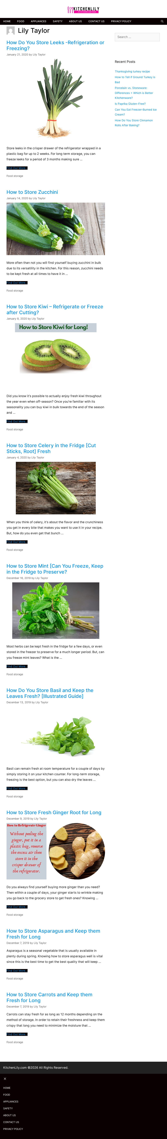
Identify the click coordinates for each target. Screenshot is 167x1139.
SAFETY (57, 21)
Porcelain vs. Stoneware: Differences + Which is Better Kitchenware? (134, 93)
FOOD (20, 21)
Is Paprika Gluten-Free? (130, 103)
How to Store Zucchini (32, 192)
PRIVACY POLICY (121, 21)
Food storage (15, 175)
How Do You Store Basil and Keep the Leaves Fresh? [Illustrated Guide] (50, 693)
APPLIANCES (38, 21)
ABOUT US (75, 21)
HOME (7, 21)
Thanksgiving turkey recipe (132, 71)
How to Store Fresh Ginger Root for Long (54, 812)
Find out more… (17, 168)
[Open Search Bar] (162, 21)
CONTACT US (96, 21)
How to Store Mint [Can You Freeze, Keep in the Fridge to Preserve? (55, 569)
